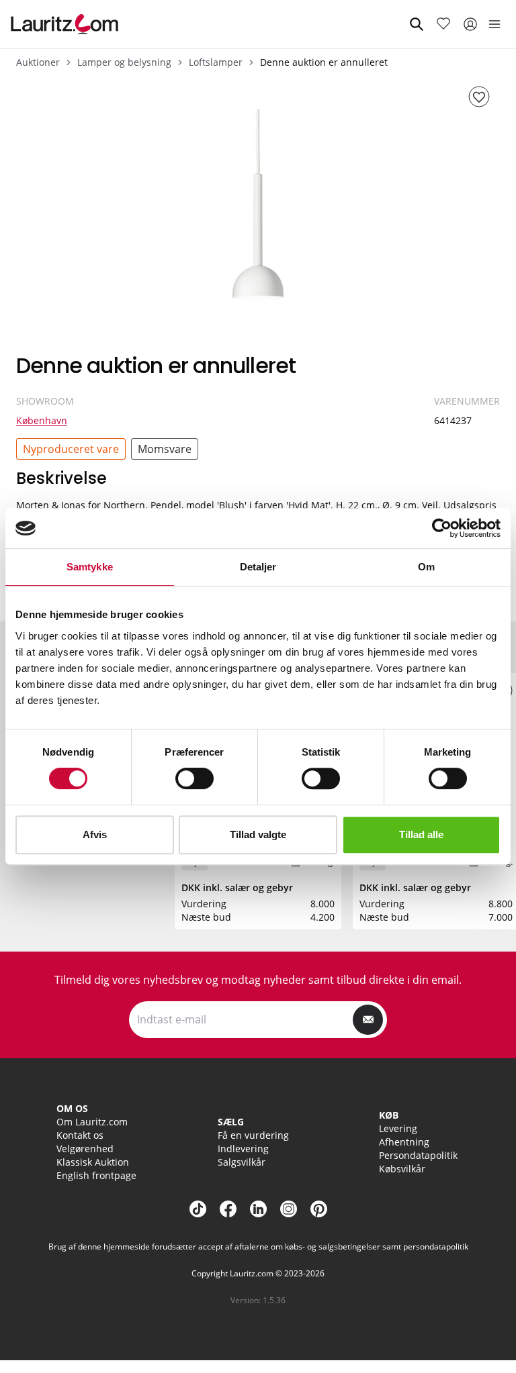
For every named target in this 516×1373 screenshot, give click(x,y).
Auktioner (38, 62)
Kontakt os (79, 1135)
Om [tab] (426, 566)
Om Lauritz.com (92, 1121)
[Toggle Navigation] (494, 24)
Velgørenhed (85, 1148)
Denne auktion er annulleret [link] (324, 62)
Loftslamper (216, 62)
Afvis (95, 834)
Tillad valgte (258, 834)
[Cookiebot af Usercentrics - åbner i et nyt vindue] (442, 528)
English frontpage (96, 1175)
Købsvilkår (402, 1168)
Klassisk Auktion (92, 1162)
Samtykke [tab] (90, 566)
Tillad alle (421, 834)
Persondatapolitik (418, 1155)
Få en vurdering (253, 1135)
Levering (398, 1128)
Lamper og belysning (124, 62)
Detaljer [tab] (258, 566)
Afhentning (404, 1141)
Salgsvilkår (241, 1162)
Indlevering (243, 1148)
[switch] (194, 778)
